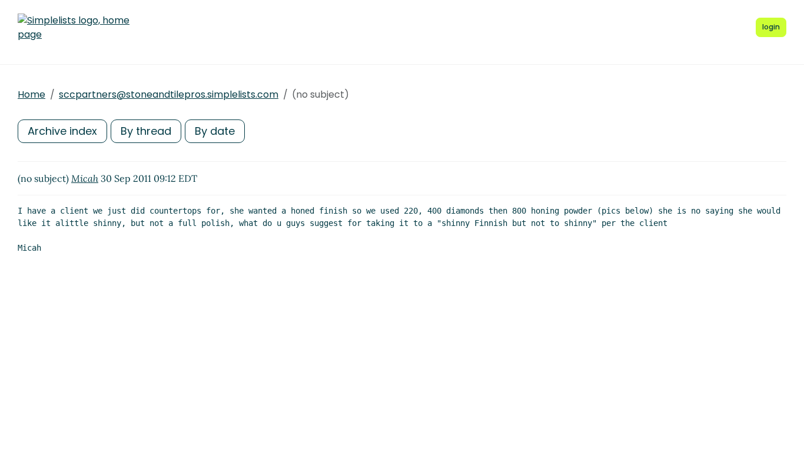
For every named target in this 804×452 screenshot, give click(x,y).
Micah (84, 178)
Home (31, 94)
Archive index (62, 131)
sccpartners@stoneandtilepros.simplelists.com (168, 94)
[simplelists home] (73, 28)
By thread (146, 131)
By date (215, 131)
